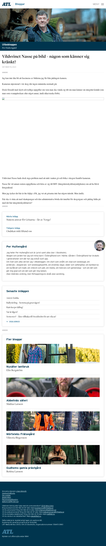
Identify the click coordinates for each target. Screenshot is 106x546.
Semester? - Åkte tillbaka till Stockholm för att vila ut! (31, 316)
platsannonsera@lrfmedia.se (53, 512)
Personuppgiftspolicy (10, 499)
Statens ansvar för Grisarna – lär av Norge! (28, 219)
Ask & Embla (12, 297)
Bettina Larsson (14, 471)
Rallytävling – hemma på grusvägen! (23, 302)
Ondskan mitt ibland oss (19, 231)
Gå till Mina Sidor (47, 506)
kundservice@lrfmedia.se (44, 508)
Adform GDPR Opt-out (10, 502)
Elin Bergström (14, 370)
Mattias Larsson (14, 404)
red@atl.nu (51, 514)
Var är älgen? (12, 311)
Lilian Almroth (21, 491)
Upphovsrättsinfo (8, 493)
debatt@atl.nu (36, 516)
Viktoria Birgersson (16, 437)
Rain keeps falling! (14, 307)
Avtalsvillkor (6, 497)
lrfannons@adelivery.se (47, 510)
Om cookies (6, 495)
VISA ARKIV (14, 322)
